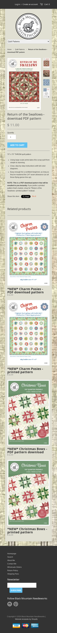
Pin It (34, 196)
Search (10, 557)
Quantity (10, 133)
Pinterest (15, 604)
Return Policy (12, 571)
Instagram (9, 604)
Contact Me (11, 564)
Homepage (11, 554)
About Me (11, 560)
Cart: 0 (47, 4)
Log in (17, 4)
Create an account (30, 4)
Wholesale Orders (14, 567)
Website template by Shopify (26, 619)
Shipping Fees (13, 574)
